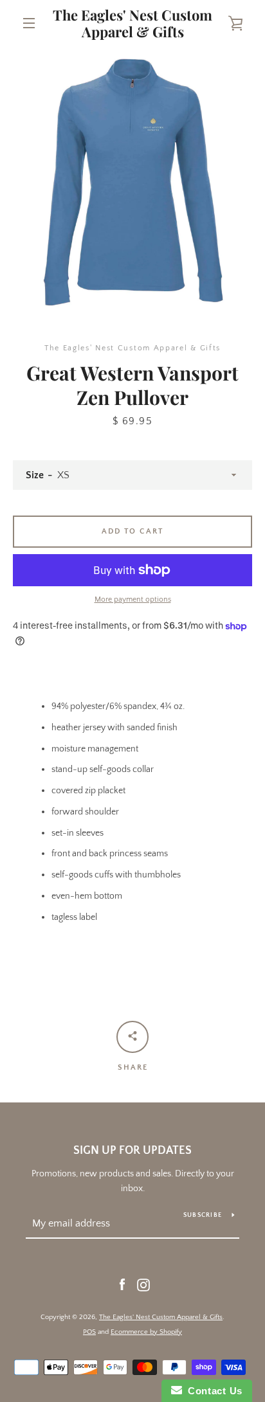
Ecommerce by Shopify (146, 1332)
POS (89, 1332)
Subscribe (202, 1215)
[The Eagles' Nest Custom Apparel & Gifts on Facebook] (122, 1284)
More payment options (133, 599)
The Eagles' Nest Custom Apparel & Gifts (132, 23)
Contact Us (212, 1390)
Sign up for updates (132, 1150)
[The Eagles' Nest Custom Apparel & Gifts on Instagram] (143, 1284)
